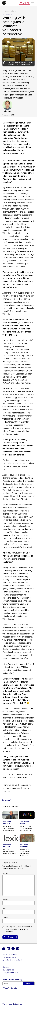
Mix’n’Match (15, 209)
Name (5, 899)
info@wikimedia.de (10, 972)
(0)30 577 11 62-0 (9, 970)
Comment (6, 873)
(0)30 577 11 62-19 (9, 957)
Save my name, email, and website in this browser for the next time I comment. (19, 929)
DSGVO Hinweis (10, 988)
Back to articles (10, 11)
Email (4, 909)
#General (6, 800)
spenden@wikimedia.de (12, 960)
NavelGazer (19, 293)
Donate (26, 3)
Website (5, 918)
